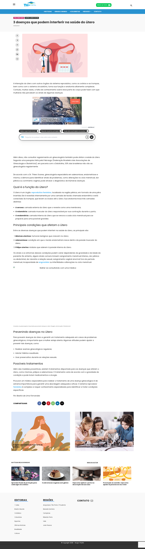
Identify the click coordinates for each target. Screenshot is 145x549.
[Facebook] (17, 36)
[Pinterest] (17, 45)
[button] (131, 5)
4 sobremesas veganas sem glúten (55, 483)
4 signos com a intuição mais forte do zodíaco (28, 446)
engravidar (44, 262)
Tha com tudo (19, 18)
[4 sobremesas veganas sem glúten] (56, 474)
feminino (17, 387)
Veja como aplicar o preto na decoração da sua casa (83, 484)
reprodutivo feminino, (41, 192)
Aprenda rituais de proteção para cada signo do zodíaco (24, 484)
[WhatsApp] (17, 50)
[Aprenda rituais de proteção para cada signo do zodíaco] (25, 474)
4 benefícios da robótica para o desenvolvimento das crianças (89, 446)
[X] (17, 40)
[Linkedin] (17, 54)
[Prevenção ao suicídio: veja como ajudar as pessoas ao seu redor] (117, 474)
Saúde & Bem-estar (31, 18)
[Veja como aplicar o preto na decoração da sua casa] (86, 474)
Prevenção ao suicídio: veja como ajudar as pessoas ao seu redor (115, 484)
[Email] (17, 59)
